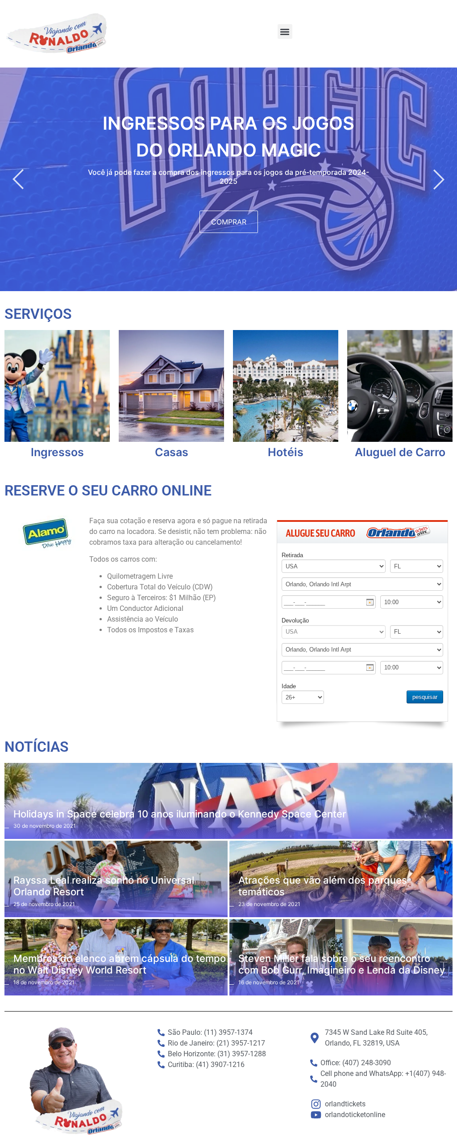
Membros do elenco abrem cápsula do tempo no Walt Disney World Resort (119, 964)
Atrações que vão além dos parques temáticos (322, 886)
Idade (289, 686)
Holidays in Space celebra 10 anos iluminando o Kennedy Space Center (179, 814)
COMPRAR (228, 221)
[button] (285, 31)
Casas (171, 452)
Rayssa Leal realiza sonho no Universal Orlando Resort (103, 886)
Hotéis (285, 452)
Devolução (295, 620)
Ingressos (57, 452)
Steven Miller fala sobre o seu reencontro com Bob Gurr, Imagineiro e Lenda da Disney (341, 964)
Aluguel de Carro (400, 452)
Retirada (292, 555)
